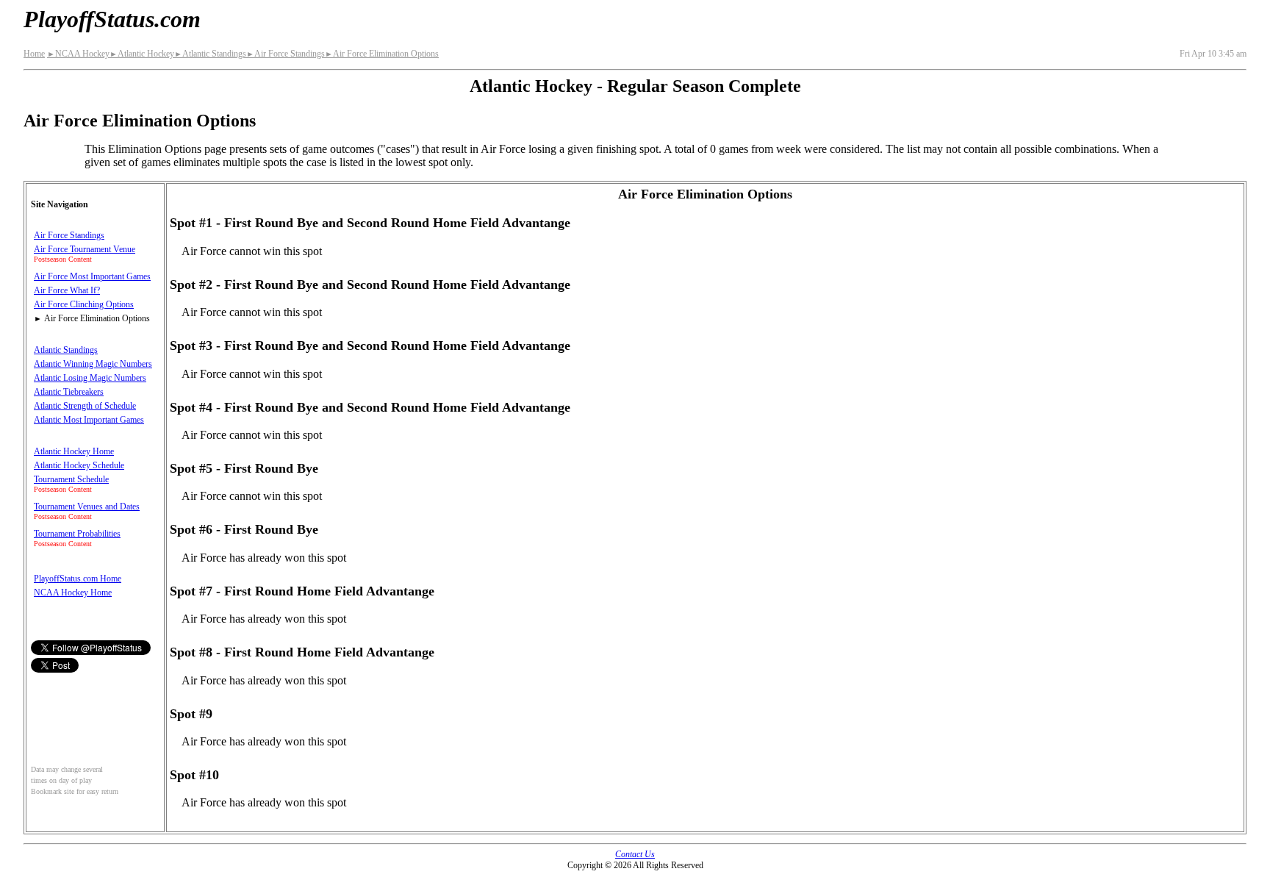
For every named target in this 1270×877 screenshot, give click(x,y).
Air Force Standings (285, 54)
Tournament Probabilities (77, 534)
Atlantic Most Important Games (89, 420)
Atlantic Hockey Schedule (79, 465)
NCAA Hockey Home (73, 592)
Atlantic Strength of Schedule (85, 406)
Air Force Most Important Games (92, 276)
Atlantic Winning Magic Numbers (93, 364)
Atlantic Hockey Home (74, 451)
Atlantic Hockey (142, 54)
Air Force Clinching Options (84, 304)
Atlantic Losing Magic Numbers (90, 378)
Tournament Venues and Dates (87, 506)
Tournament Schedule (71, 479)
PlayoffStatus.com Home (77, 578)
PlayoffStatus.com (112, 19)
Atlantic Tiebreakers (69, 392)
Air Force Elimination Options (382, 54)
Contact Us (635, 854)
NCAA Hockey (78, 54)
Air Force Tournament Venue (84, 249)
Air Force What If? (67, 290)
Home (34, 54)
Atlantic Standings (210, 54)
